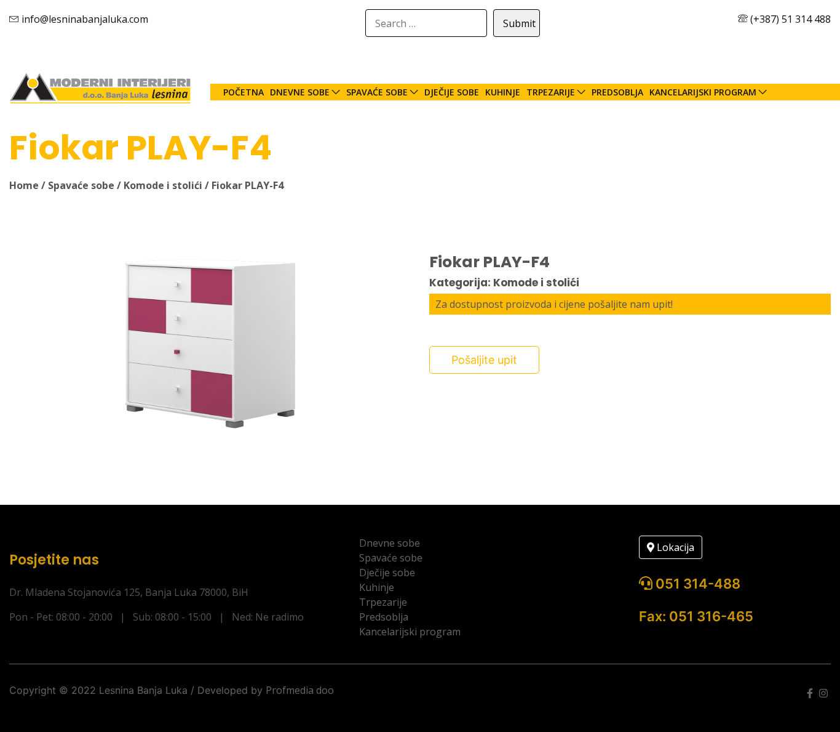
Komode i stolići (163, 185)
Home (24, 185)
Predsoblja (617, 92)
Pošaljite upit (484, 359)
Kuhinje (502, 92)
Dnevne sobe (300, 92)
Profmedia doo (300, 690)
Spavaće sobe (377, 92)
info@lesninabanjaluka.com (83, 19)
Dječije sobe (451, 92)
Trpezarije (550, 92)
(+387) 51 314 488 (789, 19)
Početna (243, 92)
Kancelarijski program (702, 92)
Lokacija (674, 547)
